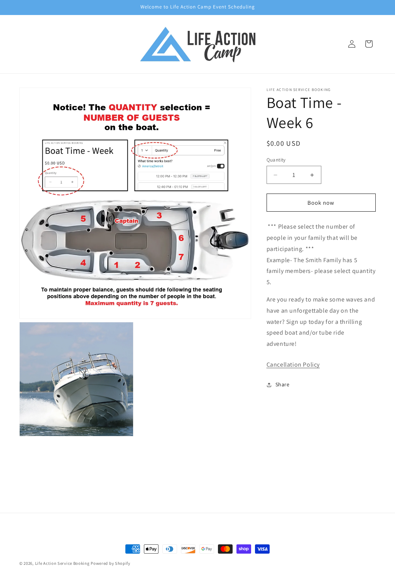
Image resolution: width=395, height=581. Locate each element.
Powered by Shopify (110, 563)
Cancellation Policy (293, 364)
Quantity (276, 160)
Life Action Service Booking (62, 563)
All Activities (197, 486)
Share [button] (282, 384)
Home (197, 469)
